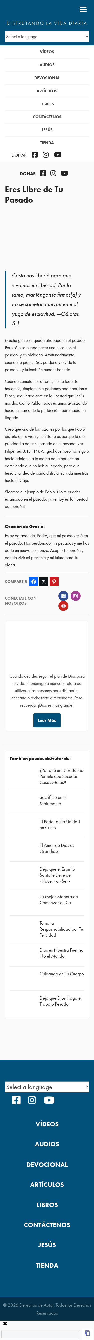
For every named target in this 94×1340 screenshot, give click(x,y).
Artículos (47, 91)
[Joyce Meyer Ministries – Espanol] (29, 9)
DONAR (19, 155)
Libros (47, 104)
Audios (47, 64)
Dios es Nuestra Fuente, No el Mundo (61, 953)
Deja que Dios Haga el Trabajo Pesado (61, 1001)
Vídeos (47, 51)
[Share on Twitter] (43, 581)
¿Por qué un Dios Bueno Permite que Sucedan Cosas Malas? (61, 776)
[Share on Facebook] (33, 581)
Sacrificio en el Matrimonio (53, 800)
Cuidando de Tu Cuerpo (62, 974)
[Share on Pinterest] (54, 581)
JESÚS (47, 129)
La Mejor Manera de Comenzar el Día (59, 899)
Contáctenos (47, 116)
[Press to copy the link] (87, 1334)
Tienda (47, 142)
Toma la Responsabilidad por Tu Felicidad (61, 929)
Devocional (47, 77)
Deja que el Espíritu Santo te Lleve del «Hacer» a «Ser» (57, 875)
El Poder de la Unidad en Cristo (60, 824)
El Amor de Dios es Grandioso (57, 848)
